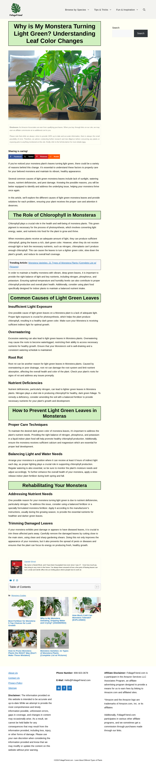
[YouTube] (58, 688)
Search (115, 27)
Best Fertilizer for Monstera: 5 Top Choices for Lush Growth (22, 623)
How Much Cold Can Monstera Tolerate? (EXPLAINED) (82, 617)
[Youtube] (11, 580)
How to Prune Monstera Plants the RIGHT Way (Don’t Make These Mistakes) (22, 653)
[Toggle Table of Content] (95, 587)
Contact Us (14, 678)
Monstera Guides (18, 595)
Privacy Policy (15, 683)
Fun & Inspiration (125, 9)
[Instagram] (17, 580)
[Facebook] (14, 580)
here (84, 142)
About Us (13, 673)
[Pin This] (17, 563)
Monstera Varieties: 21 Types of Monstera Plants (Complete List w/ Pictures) (54, 653)
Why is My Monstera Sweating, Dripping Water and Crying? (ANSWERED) (53, 620)
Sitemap (12, 688)
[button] (144, 9)
